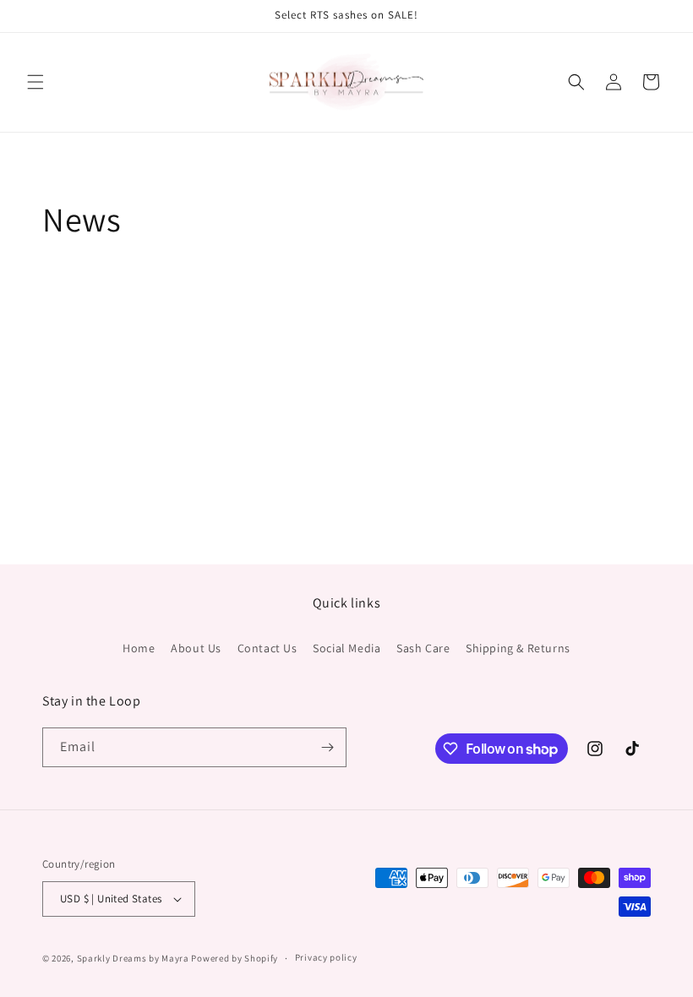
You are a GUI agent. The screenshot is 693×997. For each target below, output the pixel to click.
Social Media (346, 648)
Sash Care (423, 648)
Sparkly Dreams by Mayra (133, 958)
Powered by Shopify (234, 958)
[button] (35, 82)
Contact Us (267, 648)
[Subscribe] (327, 747)
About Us (196, 648)
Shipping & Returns (518, 648)
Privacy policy (326, 957)
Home (139, 648)
